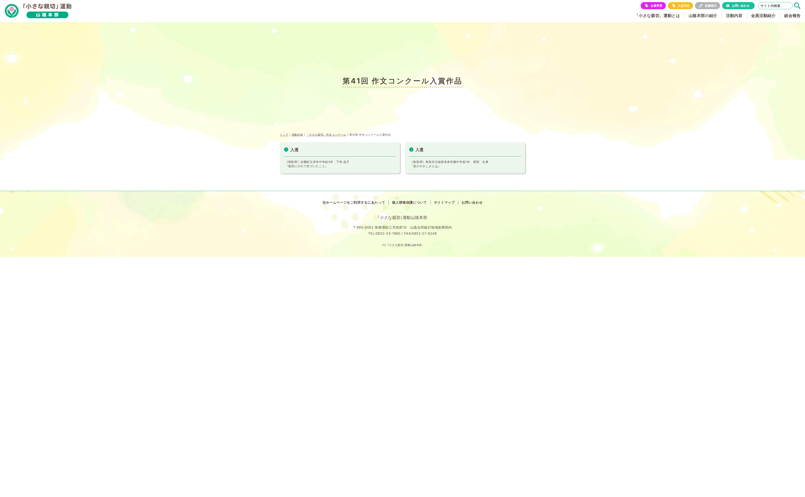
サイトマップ (444, 202)
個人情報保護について (409, 202)
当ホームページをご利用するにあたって (353, 202)
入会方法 (683, 5)
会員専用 (656, 5)
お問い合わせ (741, 5)
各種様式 (711, 5)
